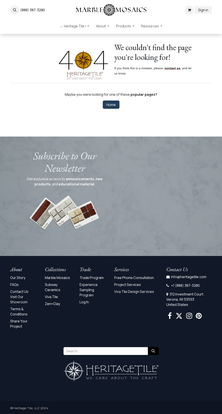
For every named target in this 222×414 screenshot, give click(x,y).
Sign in (203, 10)
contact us (172, 68)
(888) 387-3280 (32, 10)
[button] (14, 10)
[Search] (153, 351)
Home (111, 104)
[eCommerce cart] (189, 10)
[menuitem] (74, 27)
